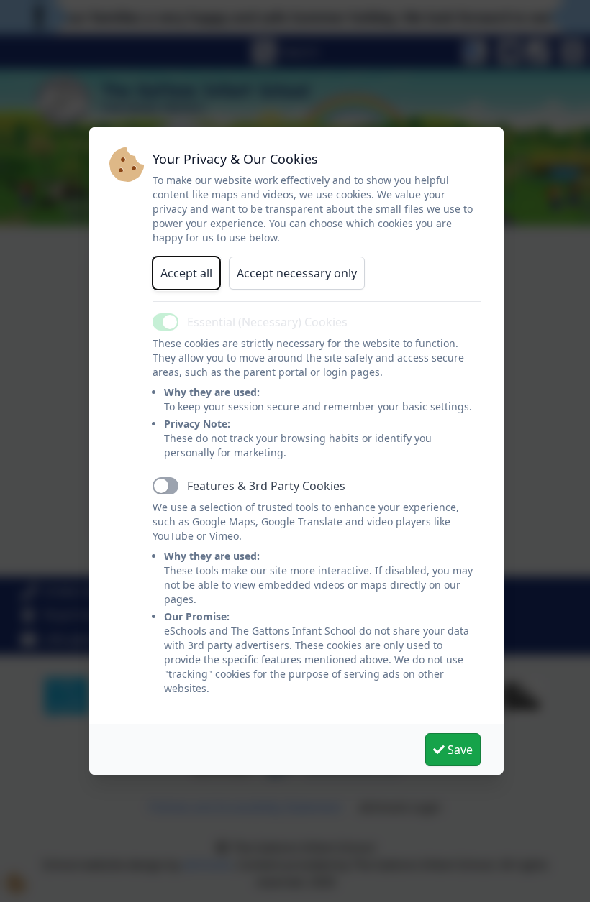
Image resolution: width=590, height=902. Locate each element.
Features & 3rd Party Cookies (266, 486)
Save (459, 750)
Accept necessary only (297, 273)
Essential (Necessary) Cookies (267, 322)
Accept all (186, 273)
